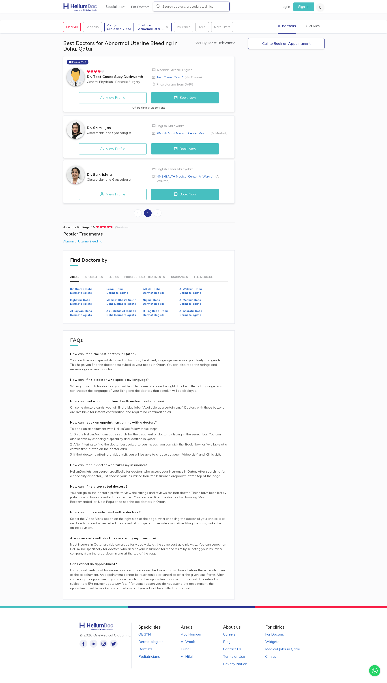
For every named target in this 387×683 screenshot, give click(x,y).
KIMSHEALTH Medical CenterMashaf (192, 133)
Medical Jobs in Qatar (282, 649)
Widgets (272, 641)
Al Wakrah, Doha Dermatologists (190, 290)
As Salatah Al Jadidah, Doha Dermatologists (121, 312)
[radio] (88, 71)
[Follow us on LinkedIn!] (93, 644)
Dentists (145, 649)
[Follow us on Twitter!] (114, 644)
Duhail (186, 649)
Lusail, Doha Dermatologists (117, 290)
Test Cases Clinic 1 (179, 77)
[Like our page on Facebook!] (83, 644)
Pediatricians (149, 656)
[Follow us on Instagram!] (104, 644)
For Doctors (140, 7)
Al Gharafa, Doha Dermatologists (190, 312)
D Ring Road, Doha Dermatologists (155, 312)
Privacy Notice (235, 664)
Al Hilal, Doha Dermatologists (154, 290)
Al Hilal (187, 656)
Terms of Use (234, 656)
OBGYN (144, 634)
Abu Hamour (191, 634)
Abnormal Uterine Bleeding (82, 241)
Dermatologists (150, 641)
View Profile (115, 97)
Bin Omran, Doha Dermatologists (81, 290)
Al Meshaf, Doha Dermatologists (190, 301)
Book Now (187, 97)
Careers (229, 634)
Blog (226, 641)
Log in (285, 6)
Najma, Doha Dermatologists (154, 301)
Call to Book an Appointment (286, 43)
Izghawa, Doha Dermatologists (81, 301)
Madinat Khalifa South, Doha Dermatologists (121, 301)
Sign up (304, 6)
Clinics (270, 656)
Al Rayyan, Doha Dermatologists (81, 312)
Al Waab (188, 641)
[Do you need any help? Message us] (374, 670)
